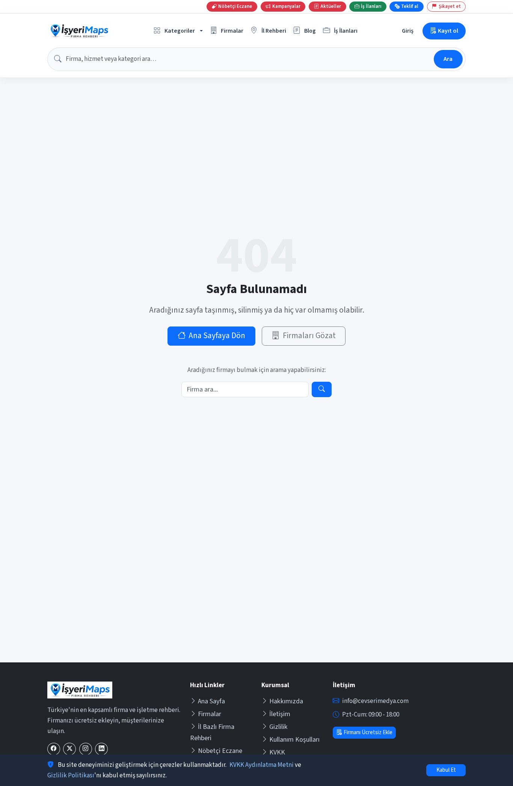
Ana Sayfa (211, 701)
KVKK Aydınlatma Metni (261, 764)
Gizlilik (278, 727)
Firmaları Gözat (309, 336)
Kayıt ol (448, 30)
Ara (448, 58)
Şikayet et (450, 6)
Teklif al (409, 6)
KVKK (277, 752)
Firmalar (209, 714)
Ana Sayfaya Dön (217, 336)
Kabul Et (446, 770)
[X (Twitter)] (69, 749)
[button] (178, 31)
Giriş (407, 30)
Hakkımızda (286, 701)
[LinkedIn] (101, 749)
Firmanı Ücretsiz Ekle (368, 732)
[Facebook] (53, 749)
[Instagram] (85, 749)
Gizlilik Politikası (70, 775)
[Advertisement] (256, 606)
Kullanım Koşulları (294, 739)
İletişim (279, 714)
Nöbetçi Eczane (220, 751)
